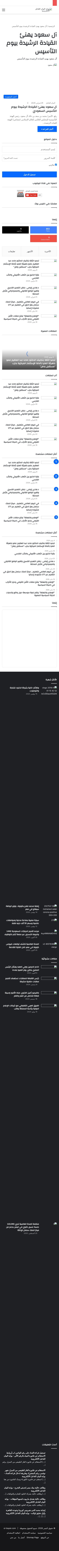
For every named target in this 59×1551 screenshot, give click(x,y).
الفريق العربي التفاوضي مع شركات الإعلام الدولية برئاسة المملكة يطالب (21, 1007)
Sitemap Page (33, 1537)
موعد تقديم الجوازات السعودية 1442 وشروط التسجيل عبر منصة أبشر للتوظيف (21, 932)
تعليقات (11, 251)
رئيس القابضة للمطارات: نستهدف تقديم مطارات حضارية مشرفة (22, 980)
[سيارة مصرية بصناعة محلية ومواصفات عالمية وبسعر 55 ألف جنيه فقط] (49, 923)
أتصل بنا (21, 1537)
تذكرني (52, 165)
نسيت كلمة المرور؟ (11, 158)
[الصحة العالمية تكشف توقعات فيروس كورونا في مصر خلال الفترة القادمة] (49, 948)
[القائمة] (3, 11)
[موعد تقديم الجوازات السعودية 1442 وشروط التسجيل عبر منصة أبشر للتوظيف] (49, 935)
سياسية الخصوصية (45, 1533)
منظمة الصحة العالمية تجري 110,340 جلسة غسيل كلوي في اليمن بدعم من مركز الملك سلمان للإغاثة (22, 1227)
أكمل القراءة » (47, 129)
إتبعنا (54, 603)
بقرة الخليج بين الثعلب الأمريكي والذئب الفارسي (22, 276)
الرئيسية (51, 26)
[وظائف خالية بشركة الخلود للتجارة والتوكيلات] (49, 794)
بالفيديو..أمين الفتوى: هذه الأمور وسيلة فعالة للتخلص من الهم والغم (22, 994)
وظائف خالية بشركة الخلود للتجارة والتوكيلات (24, 689)
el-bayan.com (10, 1528)
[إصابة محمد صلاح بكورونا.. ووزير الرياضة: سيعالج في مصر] (49, 911)
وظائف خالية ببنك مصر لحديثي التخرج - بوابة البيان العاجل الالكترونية (24, 1489)
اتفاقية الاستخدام (13, 1533)
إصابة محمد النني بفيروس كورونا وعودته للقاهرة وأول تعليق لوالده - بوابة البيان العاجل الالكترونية (25, 1511)
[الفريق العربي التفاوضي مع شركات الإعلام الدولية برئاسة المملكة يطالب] (49, 1112)
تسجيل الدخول (29, 174)
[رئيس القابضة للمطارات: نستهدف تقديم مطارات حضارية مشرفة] (49, 983)
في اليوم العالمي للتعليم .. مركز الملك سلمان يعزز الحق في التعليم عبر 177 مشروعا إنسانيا (22, 305)
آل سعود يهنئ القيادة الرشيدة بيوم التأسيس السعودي (34, 109)
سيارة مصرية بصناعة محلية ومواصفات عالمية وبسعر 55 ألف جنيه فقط (22, 921)
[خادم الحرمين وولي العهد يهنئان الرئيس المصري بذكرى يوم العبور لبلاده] (49, 970)
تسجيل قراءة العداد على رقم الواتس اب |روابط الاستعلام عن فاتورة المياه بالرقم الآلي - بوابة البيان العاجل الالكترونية (24, 1455)
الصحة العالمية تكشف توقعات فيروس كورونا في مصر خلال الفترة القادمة (22, 945)
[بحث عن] (55, 11)
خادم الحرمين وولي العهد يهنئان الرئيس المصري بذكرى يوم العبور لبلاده (22, 968)
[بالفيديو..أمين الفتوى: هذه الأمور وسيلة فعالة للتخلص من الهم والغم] (49, 996)
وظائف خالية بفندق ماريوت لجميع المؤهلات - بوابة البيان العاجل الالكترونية (25, 1500)
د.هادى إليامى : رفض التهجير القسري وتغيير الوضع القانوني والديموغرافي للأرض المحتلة (20, 291)
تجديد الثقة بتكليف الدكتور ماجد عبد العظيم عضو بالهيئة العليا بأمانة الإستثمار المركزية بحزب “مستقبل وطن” (21, 264)
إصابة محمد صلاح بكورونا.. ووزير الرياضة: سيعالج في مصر (22, 907)
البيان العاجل (50, 103)
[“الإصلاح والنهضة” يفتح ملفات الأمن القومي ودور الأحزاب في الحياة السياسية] (49, 319)
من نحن (13, 1537)
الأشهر (30, 251)
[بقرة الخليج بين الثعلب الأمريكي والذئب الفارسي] (49, 278)
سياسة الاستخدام (29, 1533)
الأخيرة (48, 251)
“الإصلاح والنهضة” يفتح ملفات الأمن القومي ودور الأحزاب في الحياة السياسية (21, 317)
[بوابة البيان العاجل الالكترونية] (40, 10)
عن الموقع (45, 1537)
